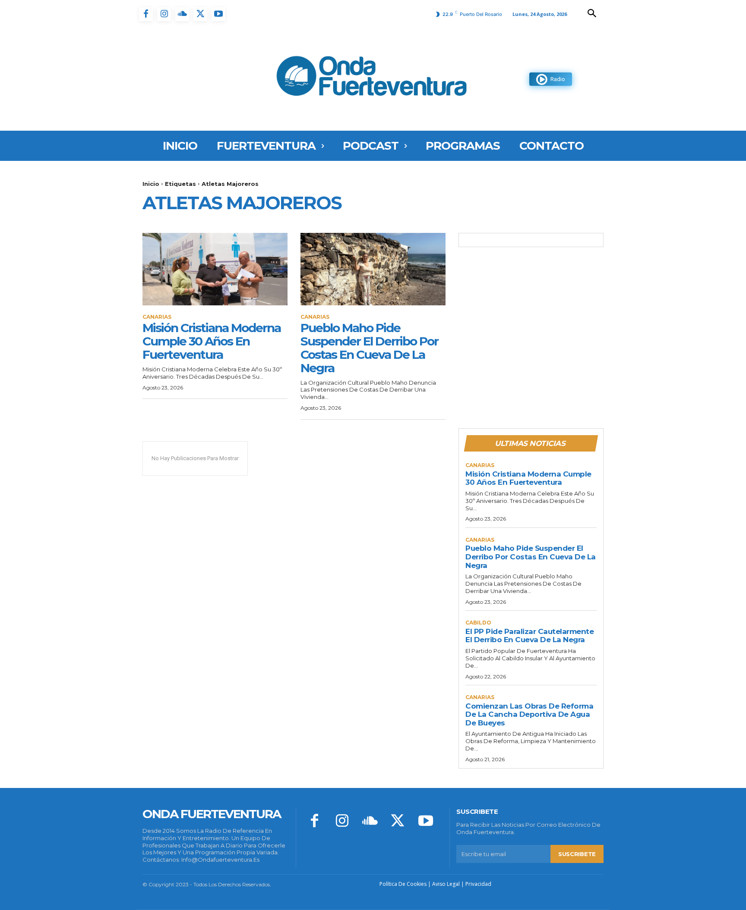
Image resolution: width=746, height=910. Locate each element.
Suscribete (577, 853)
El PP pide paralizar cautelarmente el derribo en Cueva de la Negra (529, 635)
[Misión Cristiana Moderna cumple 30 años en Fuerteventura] (215, 269)
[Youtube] (218, 14)
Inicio (150, 183)
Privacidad (478, 884)
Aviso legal (446, 884)
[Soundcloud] (182, 14)
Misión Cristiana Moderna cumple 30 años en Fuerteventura (211, 341)
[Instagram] (164, 14)
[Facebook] (146, 14)
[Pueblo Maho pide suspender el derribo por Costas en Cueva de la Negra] (373, 269)
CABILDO (478, 623)
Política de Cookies (403, 884)
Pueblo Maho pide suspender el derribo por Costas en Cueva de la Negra (369, 347)
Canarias (156, 317)
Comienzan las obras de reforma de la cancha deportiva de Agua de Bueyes (529, 714)
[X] (200, 14)
